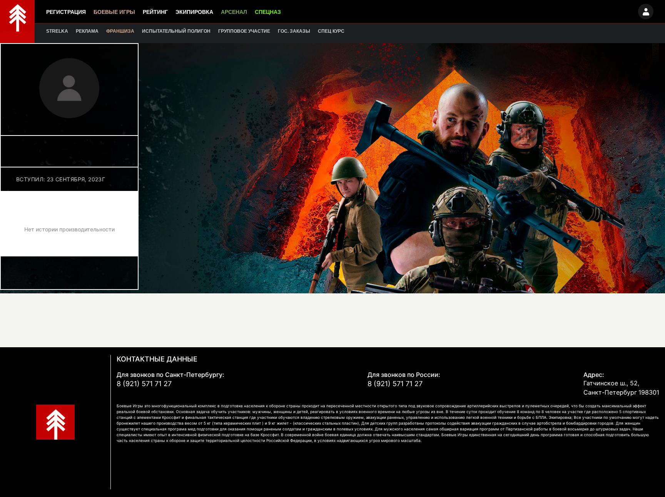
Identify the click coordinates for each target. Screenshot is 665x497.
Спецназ (268, 12)
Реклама (87, 31)
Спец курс (331, 31)
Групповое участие (244, 31)
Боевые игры (114, 12)
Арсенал (234, 12)
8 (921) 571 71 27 (144, 384)
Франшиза (120, 31)
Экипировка (194, 12)
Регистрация (66, 12)
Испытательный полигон (176, 31)
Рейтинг (155, 12)
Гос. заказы (294, 31)
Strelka (57, 31)
